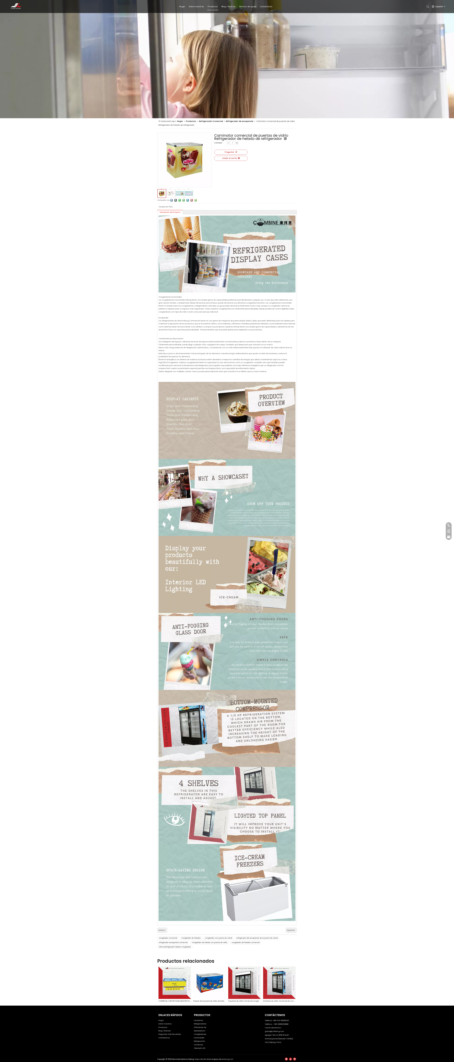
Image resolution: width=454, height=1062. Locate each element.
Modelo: (162, 207)
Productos (213, 6)
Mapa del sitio (201, 1059)
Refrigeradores (200, 1024)
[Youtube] (290, 1059)
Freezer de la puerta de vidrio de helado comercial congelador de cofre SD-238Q (209, 1001)
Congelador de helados (191, 938)
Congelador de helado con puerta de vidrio (209, 942)
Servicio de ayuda (248, 6)
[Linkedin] (286, 1059)
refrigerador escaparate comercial (173, 942)
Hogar (182, 6)
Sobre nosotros (196, 6)
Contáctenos (266, 6)
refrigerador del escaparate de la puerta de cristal (257, 938)
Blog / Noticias (228, 6)
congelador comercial (168, 938)
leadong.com (227, 1059)
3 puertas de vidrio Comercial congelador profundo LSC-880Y (244, 1001)
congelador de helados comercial (246, 942)
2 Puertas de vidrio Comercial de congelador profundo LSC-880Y (279, 1001)
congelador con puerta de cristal (218, 938)
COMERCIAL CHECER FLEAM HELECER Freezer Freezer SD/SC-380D (174, 1001)
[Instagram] (294, 1059)
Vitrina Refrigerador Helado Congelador (175, 947)
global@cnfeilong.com (274, 1031)
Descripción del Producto (170, 212)
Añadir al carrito (229, 158)
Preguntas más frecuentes (169, 1034)
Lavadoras (198, 1020)
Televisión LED (199, 1048)
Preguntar (229, 152)
